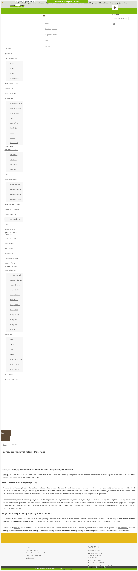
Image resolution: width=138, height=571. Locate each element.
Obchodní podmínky (33, 555)
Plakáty (12, 73)
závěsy (17, 528)
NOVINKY (8, 49)
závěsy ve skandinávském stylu (20, 531)
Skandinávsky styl (15, 108)
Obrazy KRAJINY (15, 295)
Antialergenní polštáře (12, 209)
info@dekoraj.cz (94, 550)
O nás (28, 548)
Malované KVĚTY (15, 285)
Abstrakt (12, 344)
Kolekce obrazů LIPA (11, 83)
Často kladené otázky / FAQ (35, 553)
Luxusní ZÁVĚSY (15, 219)
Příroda (12, 339)
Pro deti (12, 138)
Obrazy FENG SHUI (15, 315)
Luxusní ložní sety (15, 184)
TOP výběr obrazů (15, 275)
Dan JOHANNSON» (11, 58)
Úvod (4, 445)
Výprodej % (8, 53)
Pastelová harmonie (16, 103)
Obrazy (12, 63)
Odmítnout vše (14, 7)
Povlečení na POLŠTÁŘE (12, 204)
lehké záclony (123, 528)
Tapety (12, 68)
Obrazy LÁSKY (14, 310)
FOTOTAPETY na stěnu (12, 379)
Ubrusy (7, 224)
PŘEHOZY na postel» (11, 150)
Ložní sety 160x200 (15, 194)
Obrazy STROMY (15, 305)
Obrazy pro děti (15, 369)
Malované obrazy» (10, 270)
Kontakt (47, 46)
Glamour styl (14, 143)
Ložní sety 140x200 (15, 189)
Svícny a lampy (9, 248)
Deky (6, 175)
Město (12, 354)
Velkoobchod (30, 558)
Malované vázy (9, 243)
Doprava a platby (51, 35)
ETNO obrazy (14, 300)
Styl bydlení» (9, 98)
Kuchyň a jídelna (10, 263)
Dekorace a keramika (11, 258)
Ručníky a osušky (10, 229)
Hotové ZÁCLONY (10, 214)
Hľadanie (115, 15)
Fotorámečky (9, 253)
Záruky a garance (51, 29)
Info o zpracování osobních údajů (100, 566)
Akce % (47, 23)
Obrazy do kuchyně (16, 359)
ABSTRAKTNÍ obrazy (16, 280)
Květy (11, 349)
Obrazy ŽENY (14, 320)
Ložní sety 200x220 (15, 199)
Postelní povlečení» (11, 180)
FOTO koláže (9, 374)
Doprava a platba (32, 550)
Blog (46, 40)
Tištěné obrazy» (10, 334)
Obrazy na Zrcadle (10, 93)
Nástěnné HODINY (10, 238)
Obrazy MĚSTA (14, 290)
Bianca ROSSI (9, 88)
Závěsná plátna (14, 78)
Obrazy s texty (14, 364)
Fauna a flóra (14, 123)
